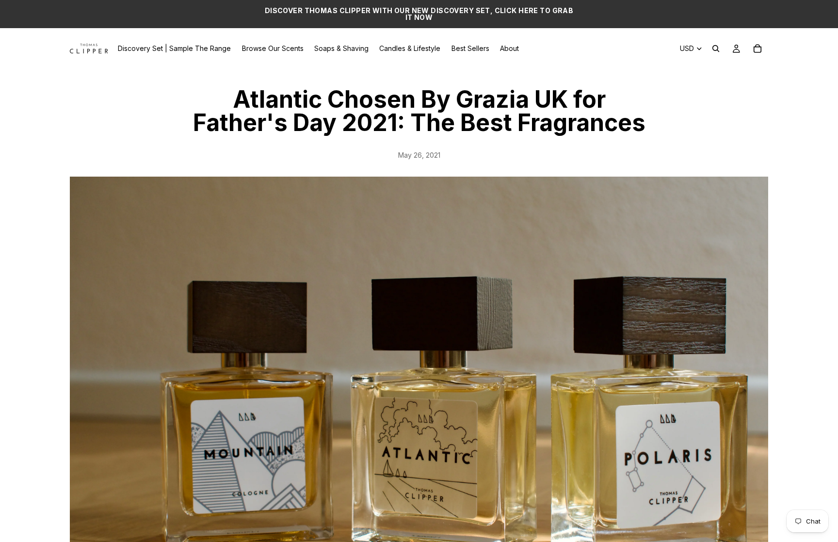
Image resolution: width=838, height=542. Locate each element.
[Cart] (757, 48)
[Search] (715, 48)
